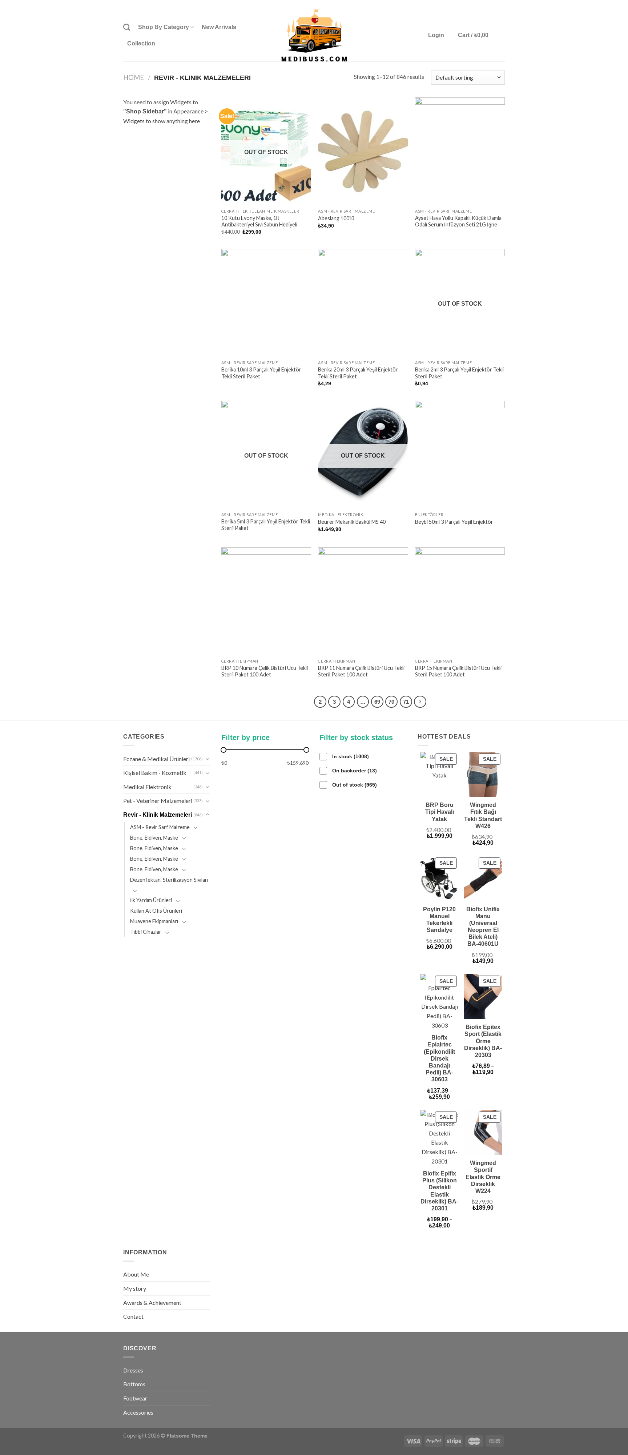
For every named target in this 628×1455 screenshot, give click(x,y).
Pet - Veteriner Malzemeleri (157, 800)
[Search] (126, 27)
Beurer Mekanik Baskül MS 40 (352, 522)
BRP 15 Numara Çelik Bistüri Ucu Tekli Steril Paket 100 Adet (458, 671)
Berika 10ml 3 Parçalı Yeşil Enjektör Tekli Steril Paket (261, 372)
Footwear (135, 1398)
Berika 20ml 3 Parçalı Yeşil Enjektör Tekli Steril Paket (358, 372)
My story (134, 1288)
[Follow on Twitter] (494, 4)
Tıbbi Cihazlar (145, 932)
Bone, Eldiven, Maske (154, 838)
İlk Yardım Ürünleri (151, 900)
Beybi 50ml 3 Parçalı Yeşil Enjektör (454, 522)
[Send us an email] (501, 4)
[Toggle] (207, 758)
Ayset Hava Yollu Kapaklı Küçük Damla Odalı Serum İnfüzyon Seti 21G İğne (458, 221)
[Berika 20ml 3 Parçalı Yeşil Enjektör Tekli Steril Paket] (363, 303)
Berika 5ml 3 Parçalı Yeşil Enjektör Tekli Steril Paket (265, 524)
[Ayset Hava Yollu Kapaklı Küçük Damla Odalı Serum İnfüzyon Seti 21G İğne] (460, 151)
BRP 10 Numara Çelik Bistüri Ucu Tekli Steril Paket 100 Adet (264, 671)
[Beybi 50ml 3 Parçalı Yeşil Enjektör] (460, 455)
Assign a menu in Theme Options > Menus (430, 4)
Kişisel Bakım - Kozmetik (154, 772)
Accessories (138, 1412)
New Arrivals (219, 27)
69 (377, 702)
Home (133, 77)
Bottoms (134, 1383)
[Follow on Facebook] (480, 4)
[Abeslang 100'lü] (363, 151)
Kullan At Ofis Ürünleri (156, 911)
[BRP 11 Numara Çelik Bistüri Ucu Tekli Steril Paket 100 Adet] (363, 601)
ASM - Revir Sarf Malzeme (160, 827)
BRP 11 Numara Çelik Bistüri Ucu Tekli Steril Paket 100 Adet (361, 671)
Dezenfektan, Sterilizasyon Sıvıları (169, 880)
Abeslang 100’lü (336, 218)
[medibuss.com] (314, 35)
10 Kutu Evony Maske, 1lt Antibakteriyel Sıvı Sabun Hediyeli (259, 221)
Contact (133, 1316)
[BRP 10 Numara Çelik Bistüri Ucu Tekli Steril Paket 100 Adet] (266, 601)
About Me (136, 1274)
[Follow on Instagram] (487, 4)
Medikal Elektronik (147, 786)
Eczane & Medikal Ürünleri (156, 758)
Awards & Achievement (152, 1302)
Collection (141, 43)
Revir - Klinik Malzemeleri (157, 815)
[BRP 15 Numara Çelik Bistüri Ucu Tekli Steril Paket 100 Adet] (460, 601)
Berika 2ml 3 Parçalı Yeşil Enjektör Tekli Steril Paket (459, 372)
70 (391, 702)
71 (406, 702)
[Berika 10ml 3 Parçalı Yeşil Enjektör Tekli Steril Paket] (266, 303)
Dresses (133, 1370)
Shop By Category (163, 27)
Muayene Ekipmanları (154, 921)
